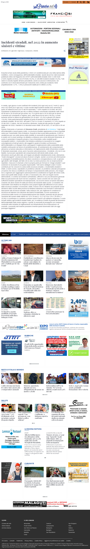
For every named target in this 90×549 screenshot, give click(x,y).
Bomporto (49, 528)
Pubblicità (19, 541)
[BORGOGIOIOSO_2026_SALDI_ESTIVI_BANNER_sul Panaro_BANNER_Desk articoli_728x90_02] (33, 100)
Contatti (74, 2)
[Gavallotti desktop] (45, 31)
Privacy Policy (29, 541)
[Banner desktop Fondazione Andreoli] (33, 67)
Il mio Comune (30, 22)
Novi (70, 526)
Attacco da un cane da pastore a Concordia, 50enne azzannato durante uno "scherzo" (54, 261)
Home (23, 22)
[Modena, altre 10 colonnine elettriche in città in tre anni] (33, 303)
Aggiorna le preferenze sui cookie (54, 541)
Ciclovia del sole (6, 523)
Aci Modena (51, 129)
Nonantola (72, 532)
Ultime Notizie (6, 526)
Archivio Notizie (6, 528)
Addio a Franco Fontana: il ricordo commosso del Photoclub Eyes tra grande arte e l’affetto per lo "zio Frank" (11, 262)
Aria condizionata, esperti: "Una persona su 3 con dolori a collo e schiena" (24, 416)
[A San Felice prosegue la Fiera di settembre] (56, 302)
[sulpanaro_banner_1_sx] (78, 447)
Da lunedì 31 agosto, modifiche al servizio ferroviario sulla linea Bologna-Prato (9, 314)
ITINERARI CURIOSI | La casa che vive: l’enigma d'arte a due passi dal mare (34, 347)
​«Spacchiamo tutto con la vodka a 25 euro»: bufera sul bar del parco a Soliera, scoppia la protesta (55, 485)
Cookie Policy (38, 541)
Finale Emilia (27, 526)
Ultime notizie (60, 22)
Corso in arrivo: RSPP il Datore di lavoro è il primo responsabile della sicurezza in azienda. (68, 324)
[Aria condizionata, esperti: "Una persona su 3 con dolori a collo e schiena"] (25, 408)
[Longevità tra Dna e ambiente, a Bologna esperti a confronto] (42, 408)
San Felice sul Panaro (30, 528)
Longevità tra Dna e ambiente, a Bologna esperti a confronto (41, 415)
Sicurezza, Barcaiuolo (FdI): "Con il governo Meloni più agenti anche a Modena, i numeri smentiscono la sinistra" (55, 288)
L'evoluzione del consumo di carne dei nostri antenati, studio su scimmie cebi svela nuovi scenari (58, 416)
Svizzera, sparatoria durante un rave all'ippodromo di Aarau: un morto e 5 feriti (34, 388)
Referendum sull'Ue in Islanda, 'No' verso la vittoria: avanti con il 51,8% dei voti (55, 388)
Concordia (27, 530)
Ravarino (71, 530)
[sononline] (11, 482)
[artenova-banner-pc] (45, 504)
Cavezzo (48, 523)
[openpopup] (88, 22)
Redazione (5, 51)
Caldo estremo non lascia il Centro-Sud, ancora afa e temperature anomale (10, 388)
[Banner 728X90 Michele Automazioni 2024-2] (33, 223)
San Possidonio (50, 532)
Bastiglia (48, 530)
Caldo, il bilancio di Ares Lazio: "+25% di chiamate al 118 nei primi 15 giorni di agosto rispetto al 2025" (8, 416)
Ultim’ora (5, 234)
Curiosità (29, 463)
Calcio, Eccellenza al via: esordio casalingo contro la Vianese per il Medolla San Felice (10, 288)
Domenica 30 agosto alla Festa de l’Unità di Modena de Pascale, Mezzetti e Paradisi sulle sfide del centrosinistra (33, 288)
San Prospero (72, 523)
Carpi (25, 534)
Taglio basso (21, 51)
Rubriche (29, 335)
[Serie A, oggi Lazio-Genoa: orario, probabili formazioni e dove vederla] (79, 378)
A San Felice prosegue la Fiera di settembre (55, 313)
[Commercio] (78, 482)
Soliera (71, 528)
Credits (68, 541)
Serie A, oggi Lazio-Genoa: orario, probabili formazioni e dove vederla (79, 388)
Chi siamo (65, 2)
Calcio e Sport (42, 22)
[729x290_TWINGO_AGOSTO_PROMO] (45, 18)
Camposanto (29, 51)
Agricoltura (51, 22)
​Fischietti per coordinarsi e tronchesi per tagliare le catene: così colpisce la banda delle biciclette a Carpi (31, 234)
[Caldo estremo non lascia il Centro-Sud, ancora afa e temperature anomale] (11, 378)
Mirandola (27, 523)
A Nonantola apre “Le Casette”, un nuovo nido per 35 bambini (33, 437)
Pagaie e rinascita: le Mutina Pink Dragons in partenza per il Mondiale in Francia (34, 484)
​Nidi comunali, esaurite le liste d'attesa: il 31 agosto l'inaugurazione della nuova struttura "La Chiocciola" (55, 439)
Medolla (36, 51)
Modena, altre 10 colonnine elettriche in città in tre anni (32, 314)
